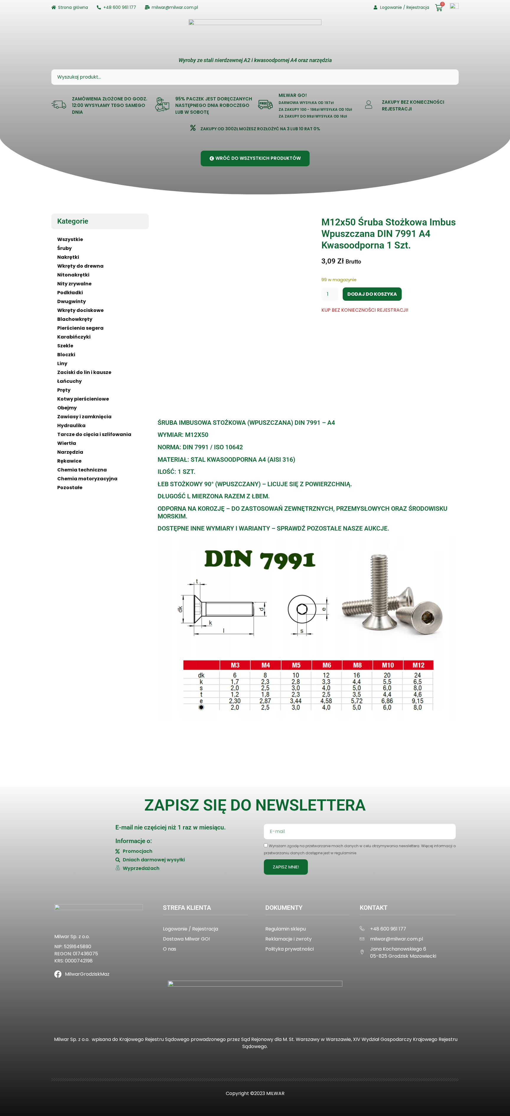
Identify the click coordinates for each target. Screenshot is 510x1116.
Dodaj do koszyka (372, 294)
